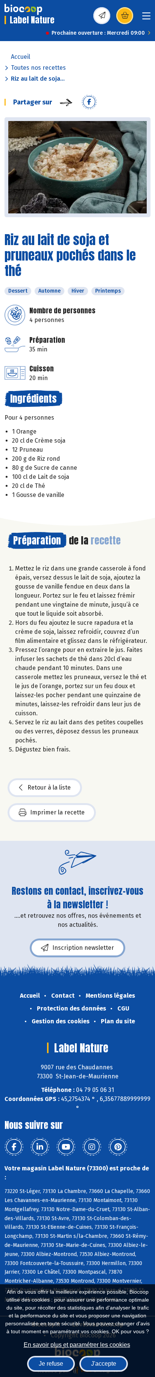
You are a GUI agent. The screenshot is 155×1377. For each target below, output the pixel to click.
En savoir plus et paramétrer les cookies (77, 1345)
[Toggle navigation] (146, 18)
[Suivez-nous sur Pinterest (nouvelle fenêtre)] (117, 1147)
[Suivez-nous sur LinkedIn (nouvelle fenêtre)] (39, 1147)
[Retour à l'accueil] (23, 9)
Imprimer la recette (57, 812)
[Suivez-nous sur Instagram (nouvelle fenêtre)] (91, 1147)
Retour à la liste (49, 787)
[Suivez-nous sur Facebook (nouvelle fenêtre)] (14, 1147)
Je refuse (51, 1363)
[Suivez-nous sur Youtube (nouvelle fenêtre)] (65, 1147)
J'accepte (103, 1363)
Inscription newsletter (83, 947)
